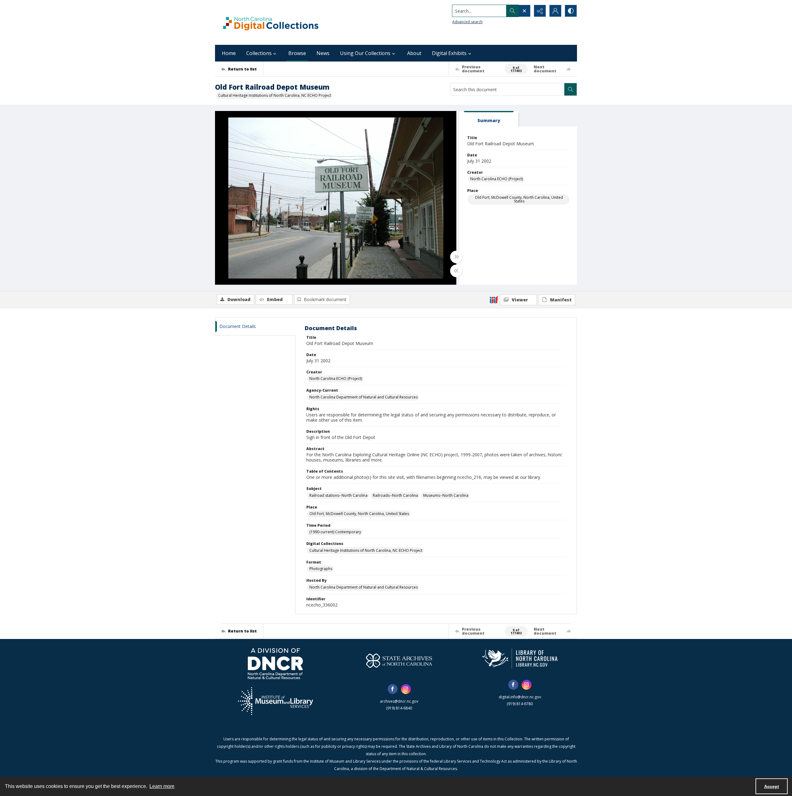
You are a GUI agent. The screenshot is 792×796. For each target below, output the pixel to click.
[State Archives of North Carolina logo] (399, 660)
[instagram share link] (406, 689)
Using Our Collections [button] (365, 53)
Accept (771, 786)
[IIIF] (494, 299)
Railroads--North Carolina (395, 495)
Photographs (320, 568)
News (322, 53)
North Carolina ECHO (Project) (496, 178)
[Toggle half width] (456, 271)
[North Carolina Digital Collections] (270, 22)
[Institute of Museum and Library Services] (275, 701)
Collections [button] (259, 53)
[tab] (488, 119)
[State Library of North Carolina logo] (519, 658)
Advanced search (467, 21)
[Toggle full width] (456, 257)
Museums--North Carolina (445, 495)
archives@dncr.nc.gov (399, 701)
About (414, 53)
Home (229, 53)
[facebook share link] (393, 689)
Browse (297, 53)
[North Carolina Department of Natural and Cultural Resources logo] (275, 663)
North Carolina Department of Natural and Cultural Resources (363, 397)
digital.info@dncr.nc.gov (520, 697)
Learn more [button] (161, 786)
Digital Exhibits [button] (449, 53)
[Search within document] (570, 89)
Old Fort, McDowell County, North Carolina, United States (519, 199)
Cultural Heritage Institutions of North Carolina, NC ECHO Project (274, 95)
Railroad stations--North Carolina (338, 495)
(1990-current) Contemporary (335, 531)
